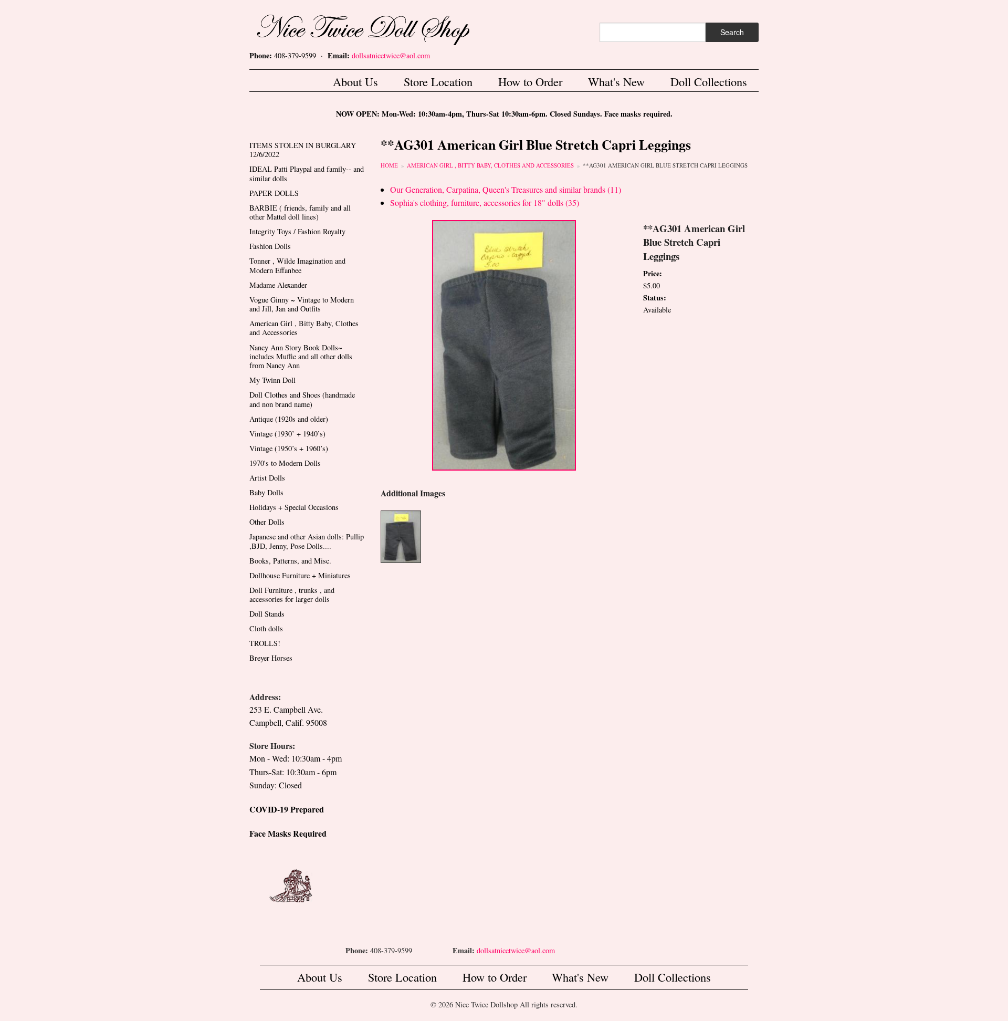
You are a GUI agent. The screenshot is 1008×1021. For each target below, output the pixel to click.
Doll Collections (708, 81)
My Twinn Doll (272, 380)
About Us (355, 81)
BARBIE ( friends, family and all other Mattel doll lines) (300, 212)
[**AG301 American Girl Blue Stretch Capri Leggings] (504, 344)
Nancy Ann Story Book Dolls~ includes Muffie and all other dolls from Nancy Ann (300, 356)
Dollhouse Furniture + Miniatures (300, 575)
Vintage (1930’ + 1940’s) (287, 434)
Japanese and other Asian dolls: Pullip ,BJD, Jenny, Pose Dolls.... (306, 541)
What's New (616, 81)
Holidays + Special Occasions (294, 507)
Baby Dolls (266, 492)
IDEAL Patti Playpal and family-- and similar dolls (306, 173)
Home (389, 165)
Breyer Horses (270, 658)
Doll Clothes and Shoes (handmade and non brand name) (302, 399)
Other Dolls (267, 522)
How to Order (530, 81)
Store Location (438, 81)
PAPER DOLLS (274, 193)
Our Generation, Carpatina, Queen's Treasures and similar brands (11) (505, 189)
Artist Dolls (267, 478)
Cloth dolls (266, 628)
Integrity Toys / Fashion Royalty (297, 231)
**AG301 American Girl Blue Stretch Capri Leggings (665, 165)
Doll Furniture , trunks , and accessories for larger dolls (291, 594)
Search (732, 32)
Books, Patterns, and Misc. (290, 561)
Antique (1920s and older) (288, 419)
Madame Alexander (278, 285)
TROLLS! (264, 643)
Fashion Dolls (270, 246)
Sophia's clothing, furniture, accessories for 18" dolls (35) (484, 202)
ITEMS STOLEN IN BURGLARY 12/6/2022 (302, 149)
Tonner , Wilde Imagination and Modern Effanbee (297, 265)
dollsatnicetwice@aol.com (391, 55)
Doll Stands (267, 614)
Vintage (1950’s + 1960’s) (288, 448)
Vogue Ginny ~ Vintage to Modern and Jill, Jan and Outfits (301, 304)
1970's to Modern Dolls (285, 463)
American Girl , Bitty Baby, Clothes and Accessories (490, 165)
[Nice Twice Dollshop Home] (380, 28)
